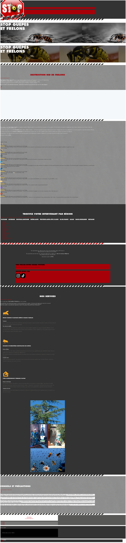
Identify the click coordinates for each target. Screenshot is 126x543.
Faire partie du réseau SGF (29, 518)
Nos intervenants (29, 517)
